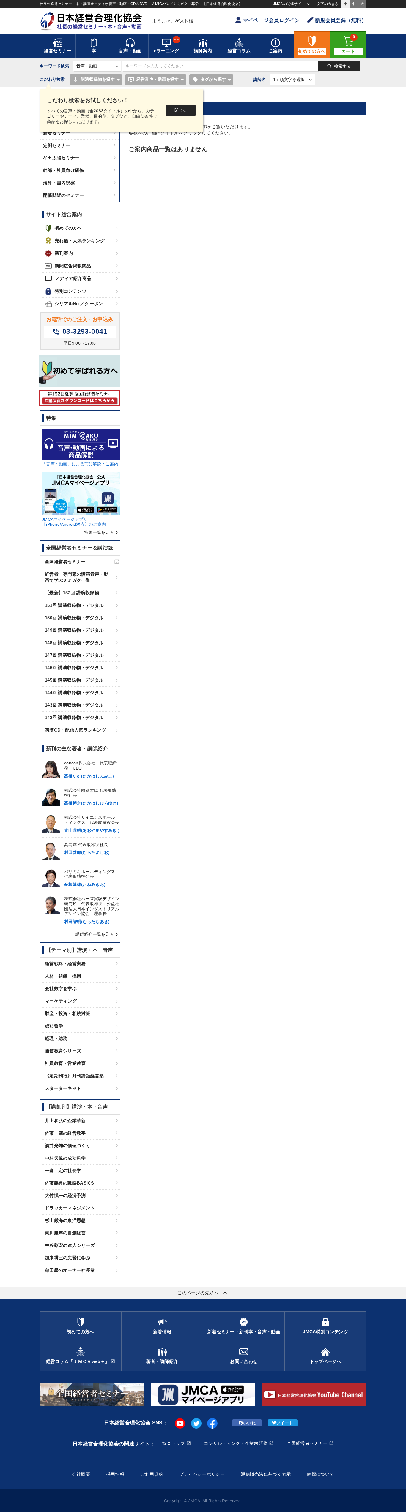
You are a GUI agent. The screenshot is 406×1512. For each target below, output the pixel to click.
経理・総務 (56, 1038)
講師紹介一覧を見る (97, 934)
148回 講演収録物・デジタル (74, 642)
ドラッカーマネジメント (70, 1207)
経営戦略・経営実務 (65, 963)
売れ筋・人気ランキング (80, 240)
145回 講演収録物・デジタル (74, 680)
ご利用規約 (151, 1474)
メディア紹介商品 (68, 278)
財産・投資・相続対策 (67, 1013)
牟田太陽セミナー (61, 157)
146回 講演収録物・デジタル (74, 667)
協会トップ (173, 1443)
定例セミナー (56, 145)
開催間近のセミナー (63, 195)
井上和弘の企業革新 (65, 1120)
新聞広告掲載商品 (73, 265)
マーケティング (61, 1000)
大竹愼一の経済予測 (65, 1195)
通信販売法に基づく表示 (266, 1474)
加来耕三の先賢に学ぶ (67, 1257)
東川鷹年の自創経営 (65, 1232)
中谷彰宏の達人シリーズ (70, 1245)
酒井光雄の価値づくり (67, 1145)
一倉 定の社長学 (63, 1170)
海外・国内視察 (59, 182)
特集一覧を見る (102, 532)
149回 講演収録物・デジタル (74, 630)
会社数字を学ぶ (61, 988)
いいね (249, 1423)
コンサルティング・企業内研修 (235, 1443)
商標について (320, 1474)
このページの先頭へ (203, 1292)
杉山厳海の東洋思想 (65, 1220)
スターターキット (63, 1088)
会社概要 (81, 1474)
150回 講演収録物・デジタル (74, 617)
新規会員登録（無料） (340, 20)
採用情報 (115, 1474)
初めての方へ (68, 227)
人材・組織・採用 (63, 976)
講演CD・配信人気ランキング (75, 729)
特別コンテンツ (70, 291)
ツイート (284, 1423)
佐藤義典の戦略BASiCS (69, 1182)
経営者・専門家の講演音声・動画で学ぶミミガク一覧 (76, 577)
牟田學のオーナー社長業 (70, 1270)
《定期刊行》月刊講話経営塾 (74, 1075)
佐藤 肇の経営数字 (65, 1133)
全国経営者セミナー (65, 561)
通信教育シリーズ (63, 1050)
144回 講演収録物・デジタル (74, 692)
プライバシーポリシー (202, 1474)
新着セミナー (56, 132)
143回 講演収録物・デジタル (74, 704)
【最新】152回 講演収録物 (72, 592)
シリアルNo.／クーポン (79, 303)
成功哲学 (54, 1025)
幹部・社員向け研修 (63, 170)
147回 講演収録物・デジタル (74, 655)
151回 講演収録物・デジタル (74, 605)
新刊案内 (64, 253)
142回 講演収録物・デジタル (74, 717)
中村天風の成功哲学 (65, 1157)
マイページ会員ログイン (271, 20)
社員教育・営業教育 (65, 1063)
